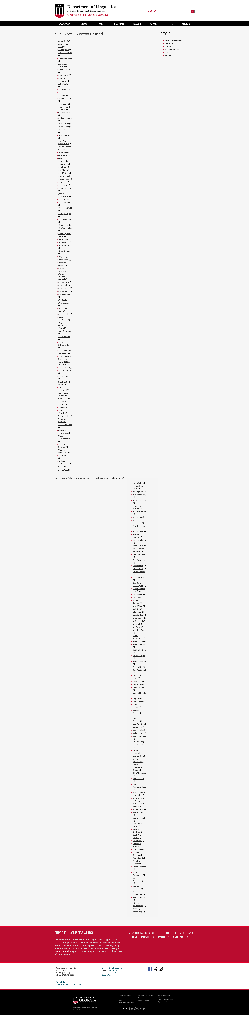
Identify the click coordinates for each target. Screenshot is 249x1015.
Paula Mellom (64, 337)
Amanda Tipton (64, 70)
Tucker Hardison (65, 425)
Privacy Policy (61, 982)
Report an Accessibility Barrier (164, 996)
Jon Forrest (63, 185)
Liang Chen (63, 239)
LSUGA (170, 23)
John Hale (62, 182)
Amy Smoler (63, 75)
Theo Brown (63, 407)
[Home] (88, 10)
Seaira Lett (62, 399)
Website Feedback (143, 1000)
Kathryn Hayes (64, 214)
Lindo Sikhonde (64, 251)
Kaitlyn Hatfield (65, 208)
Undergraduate (65, 23)
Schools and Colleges (124, 995)
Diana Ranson (64, 135)
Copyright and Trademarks (146, 995)
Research (137, 23)
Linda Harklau (64, 245)
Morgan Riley (64, 314)
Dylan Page (63, 152)
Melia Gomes (63, 291)
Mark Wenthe (64, 282)
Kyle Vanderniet (65, 228)
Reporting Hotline (163, 1002)
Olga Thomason (65, 331)
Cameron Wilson (65, 112)
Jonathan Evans (65, 188)
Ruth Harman (64, 367)
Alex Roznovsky (65, 53)
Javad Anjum (63, 176)
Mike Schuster (64, 303)
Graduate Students (172, 49)
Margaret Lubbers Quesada (62, 276)
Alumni (168, 55)
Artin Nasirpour (64, 84)
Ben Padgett (63, 104)
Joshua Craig (63, 199)
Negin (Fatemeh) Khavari (62, 325)
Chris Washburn (65, 118)
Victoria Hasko (64, 455)
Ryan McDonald (65, 376)
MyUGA (120, 1000)
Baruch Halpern (64, 98)
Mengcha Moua (64, 294)
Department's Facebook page (150, 969)
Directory (186, 23)
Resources (154, 23)
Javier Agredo (63, 179)
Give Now (152, 11)
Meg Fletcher (64, 288)
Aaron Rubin (63, 41)
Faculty (168, 46)
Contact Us (169, 43)
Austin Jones (63, 89)
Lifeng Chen (63, 242)
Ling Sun (62, 257)
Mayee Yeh (62, 285)
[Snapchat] (138, 1008)
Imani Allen (63, 164)
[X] (132, 1008)
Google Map (106, 975)
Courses (101, 23)
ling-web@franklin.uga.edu (112, 968)
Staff (167, 52)
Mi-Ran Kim (63, 300)
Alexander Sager (65, 58)
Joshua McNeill (64, 202)
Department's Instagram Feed (161, 969)
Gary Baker (62, 155)
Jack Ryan (62, 167)
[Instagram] (135, 1008)
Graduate (84, 23)
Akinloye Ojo (63, 50)
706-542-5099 (113, 970)
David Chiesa (63, 127)
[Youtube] (141, 1008)
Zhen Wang (63, 470)
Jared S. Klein (63, 173)
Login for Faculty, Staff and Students (69, 984)
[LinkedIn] (144, 1008)
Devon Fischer (64, 130)
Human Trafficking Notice (165, 999)
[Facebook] (129, 1008)
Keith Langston (64, 219)
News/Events (119, 23)
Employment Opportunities (126, 1002)
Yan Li (60, 467)
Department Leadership (175, 40)
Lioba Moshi (63, 260)
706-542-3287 (111, 973)
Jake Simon (63, 170)
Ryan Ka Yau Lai (64, 370)
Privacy (140, 998)
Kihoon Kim (63, 225)
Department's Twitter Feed (155, 969)
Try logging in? (117, 478)
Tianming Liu (64, 416)
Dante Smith (63, 124)
